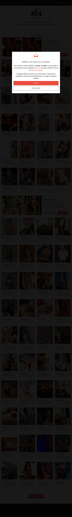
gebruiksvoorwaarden (36, 70)
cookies (38, 68)
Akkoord (36, 83)
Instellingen (36, 88)
